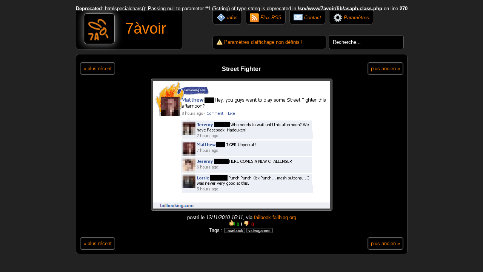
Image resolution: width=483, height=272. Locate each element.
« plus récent (97, 68)
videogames (259, 230)
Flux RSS (270, 17)
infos (232, 17)
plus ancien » (385, 68)
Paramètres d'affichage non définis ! (263, 42)
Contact (312, 17)
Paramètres (355, 17)
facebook (234, 230)
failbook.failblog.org (275, 217)
